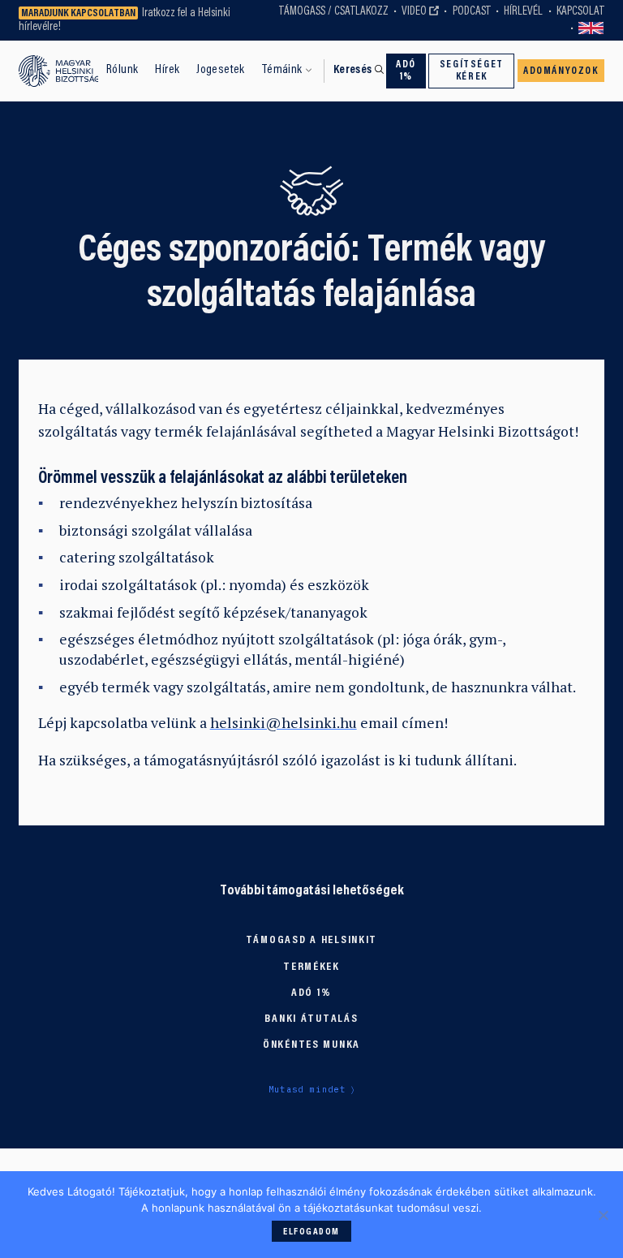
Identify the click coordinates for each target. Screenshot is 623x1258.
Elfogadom (311, 1232)
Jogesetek (220, 69)
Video (414, 12)
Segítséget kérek (472, 71)
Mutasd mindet (307, 1089)
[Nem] (603, 1215)
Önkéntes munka (311, 1045)
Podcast (472, 12)
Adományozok (561, 71)
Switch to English (591, 28)
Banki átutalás (311, 1019)
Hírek (167, 69)
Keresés (352, 70)
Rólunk (122, 69)
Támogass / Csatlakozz (334, 12)
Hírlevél (523, 12)
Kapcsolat (580, 12)
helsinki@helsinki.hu (283, 722)
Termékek (311, 967)
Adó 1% (406, 71)
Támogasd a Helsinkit (311, 940)
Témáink (282, 69)
